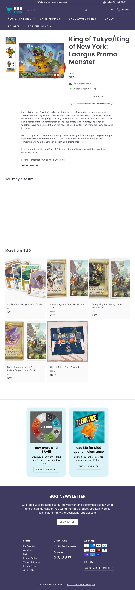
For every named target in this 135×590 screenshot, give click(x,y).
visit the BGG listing (54, 159)
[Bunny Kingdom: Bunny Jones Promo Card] (109, 288)
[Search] (86, 10)
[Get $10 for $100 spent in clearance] (89, 427)
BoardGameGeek (59, 2)
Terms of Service (31, 562)
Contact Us (28, 570)
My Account (29, 546)
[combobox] (57, 10)
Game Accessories (82, 18)
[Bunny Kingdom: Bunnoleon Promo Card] (67, 288)
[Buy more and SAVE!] (46, 427)
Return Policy (29, 566)
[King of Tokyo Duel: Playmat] (67, 350)
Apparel (14, 26)
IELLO (27, 250)
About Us (27, 550)
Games (110, 18)
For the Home (38, 26)
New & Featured (20, 18)
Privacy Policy (30, 558)
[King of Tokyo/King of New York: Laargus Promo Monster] (15, 212)
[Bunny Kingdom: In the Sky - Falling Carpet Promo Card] (25, 351)
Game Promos (50, 18)
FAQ (25, 554)
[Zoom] (42, 61)
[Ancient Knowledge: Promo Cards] (25, 287)
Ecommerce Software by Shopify (81, 584)
